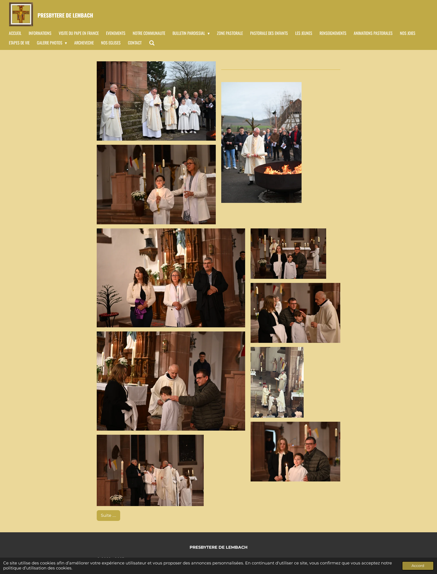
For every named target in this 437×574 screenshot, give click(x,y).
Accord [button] (418, 565)
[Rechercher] (151, 43)
